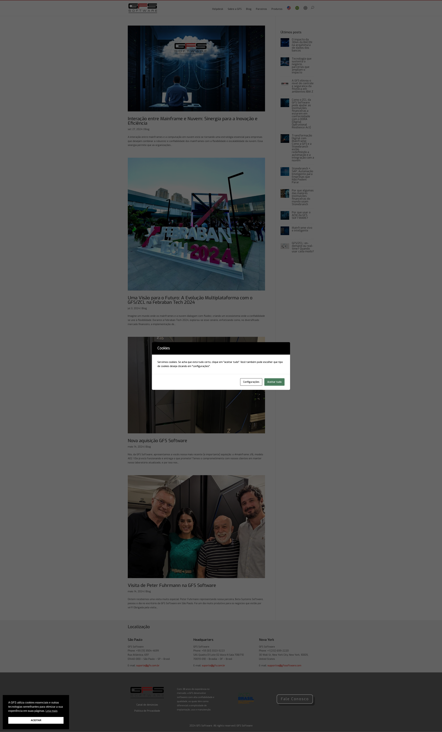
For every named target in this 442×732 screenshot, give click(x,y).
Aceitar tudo (274, 382)
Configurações (251, 382)
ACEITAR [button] (36, 720)
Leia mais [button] (51, 710)
